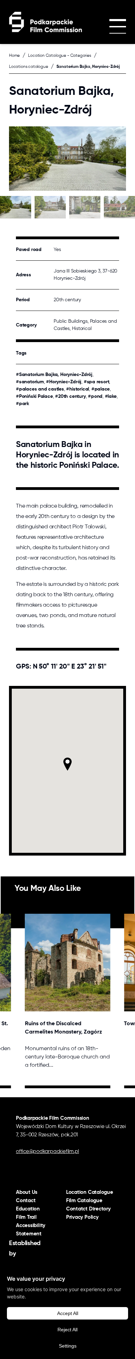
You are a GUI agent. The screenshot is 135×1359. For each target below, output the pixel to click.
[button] (67, 764)
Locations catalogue (28, 67)
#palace (100, 389)
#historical (77, 389)
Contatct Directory (88, 1209)
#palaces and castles (40, 389)
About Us (26, 1192)
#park (22, 403)
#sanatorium (30, 381)
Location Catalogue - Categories (59, 56)
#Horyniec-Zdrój (63, 381)
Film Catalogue (84, 1200)
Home (14, 56)
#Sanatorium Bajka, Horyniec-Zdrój (54, 374)
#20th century (70, 396)
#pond (95, 396)
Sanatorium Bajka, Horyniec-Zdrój (88, 67)
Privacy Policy (82, 1217)
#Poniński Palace (34, 396)
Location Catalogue (89, 1192)
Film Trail (26, 1217)
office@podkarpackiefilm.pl (47, 1151)
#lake (111, 396)
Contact (25, 1200)
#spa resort (96, 381)
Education (28, 1209)
